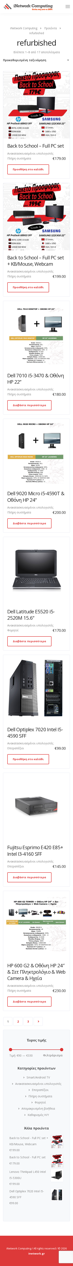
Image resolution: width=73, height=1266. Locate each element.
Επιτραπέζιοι (15, 748)
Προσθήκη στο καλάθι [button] (28, 169)
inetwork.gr (36, 1253)
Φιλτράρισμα (53, 1055)
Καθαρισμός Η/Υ (38, 1115)
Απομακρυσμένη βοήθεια (38, 1108)
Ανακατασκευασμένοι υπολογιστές (30, 153)
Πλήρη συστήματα (19, 158)
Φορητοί (12, 630)
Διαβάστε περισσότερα (29, 405)
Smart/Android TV (38, 1077)
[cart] (60, 7)
